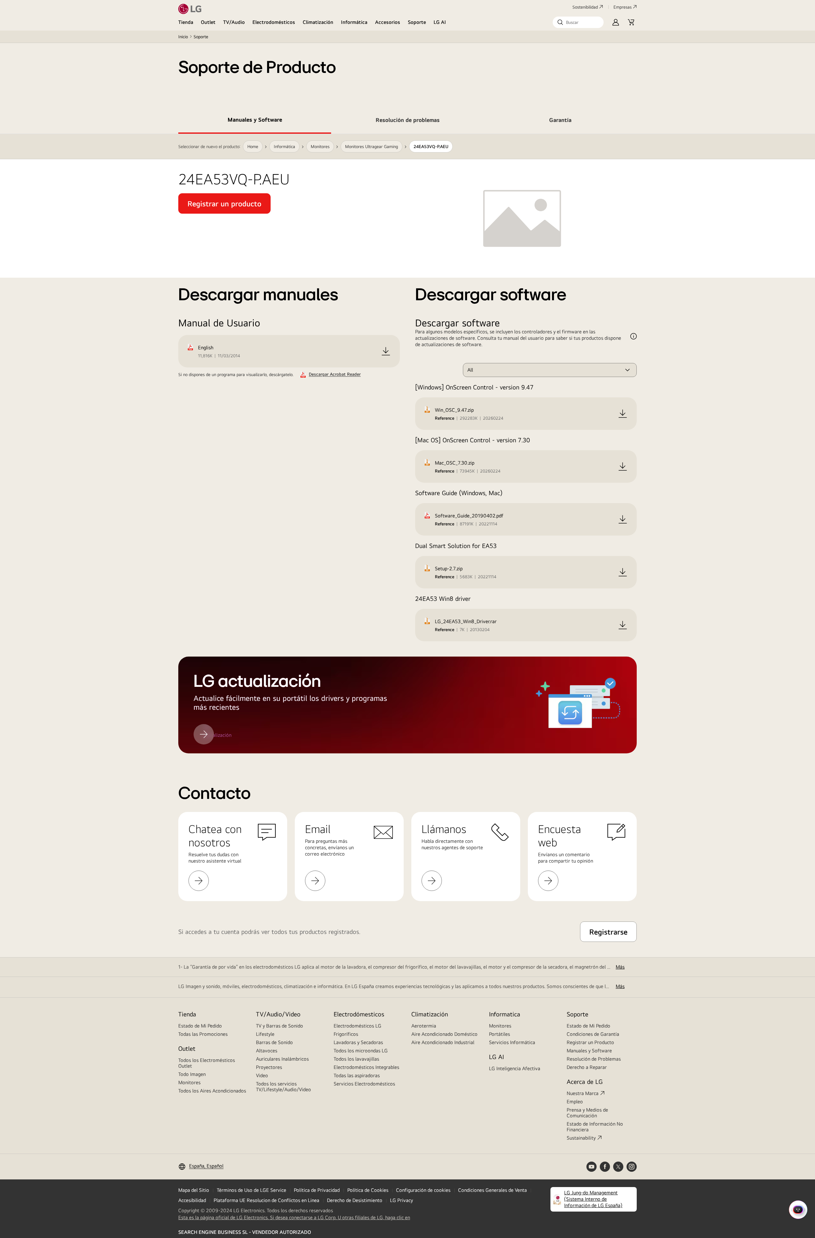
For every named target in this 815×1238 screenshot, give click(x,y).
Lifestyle (265, 1034)
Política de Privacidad (317, 1190)
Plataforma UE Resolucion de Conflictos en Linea (266, 1200)
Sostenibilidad (585, 7)
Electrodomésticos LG (357, 1026)
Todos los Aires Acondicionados (212, 1091)
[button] (578, 22)
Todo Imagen (192, 1074)
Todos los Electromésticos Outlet (206, 1063)
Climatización (318, 22)
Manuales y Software (589, 1051)
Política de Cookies (367, 1190)
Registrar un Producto (590, 1042)
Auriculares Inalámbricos (282, 1059)
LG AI (440, 22)
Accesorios (387, 22)
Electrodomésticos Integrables (366, 1067)
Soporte (417, 22)
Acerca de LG (585, 1081)
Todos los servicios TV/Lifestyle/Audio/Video (283, 1086)
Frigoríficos (346, 1034)
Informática (354, 22)
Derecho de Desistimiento (354, 1200)
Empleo (575, 1102)
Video (262, 1075)
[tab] (254, 121)
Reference (444, 418)
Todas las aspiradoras (357, 1075)
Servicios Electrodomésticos (364, 1084)
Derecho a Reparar (587, 1067)
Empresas (622, 7)
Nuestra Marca (583, 1093)
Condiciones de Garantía (593, 1034)
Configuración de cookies (423, 1190)
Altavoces (266, 1051)
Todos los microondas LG (361, 1051)
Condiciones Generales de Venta (492, 1190)
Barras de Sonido (274, 1042)
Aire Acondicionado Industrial (442, 1042)
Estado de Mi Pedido (200, 1026)
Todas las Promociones (203, 1034)
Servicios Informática (512, 1042)
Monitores (189, 1082)
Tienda (185, 22)
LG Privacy (401, 1200)
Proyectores (269, 1067)
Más (620, 967)
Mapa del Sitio (193, 1190)
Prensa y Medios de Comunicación (587, 1113)
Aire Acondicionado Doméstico (444, 1034)
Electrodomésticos (273, 22)
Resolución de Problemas (594, 1059)
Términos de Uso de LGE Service (251, 1190)
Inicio (183, 36)
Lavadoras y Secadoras (358, 1042)
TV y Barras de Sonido (279, 1026)
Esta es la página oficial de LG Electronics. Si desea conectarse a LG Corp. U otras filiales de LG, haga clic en (294, 1217)
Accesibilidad (192, 1200)
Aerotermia (423, 1026)
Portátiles (499, 1034)
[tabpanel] (407, 443)
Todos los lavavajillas (356, 1059)
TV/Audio (234, 22)
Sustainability (581, 1138)
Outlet (208, 22)
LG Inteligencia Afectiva (514, 1068)
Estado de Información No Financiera (595, 1127)
